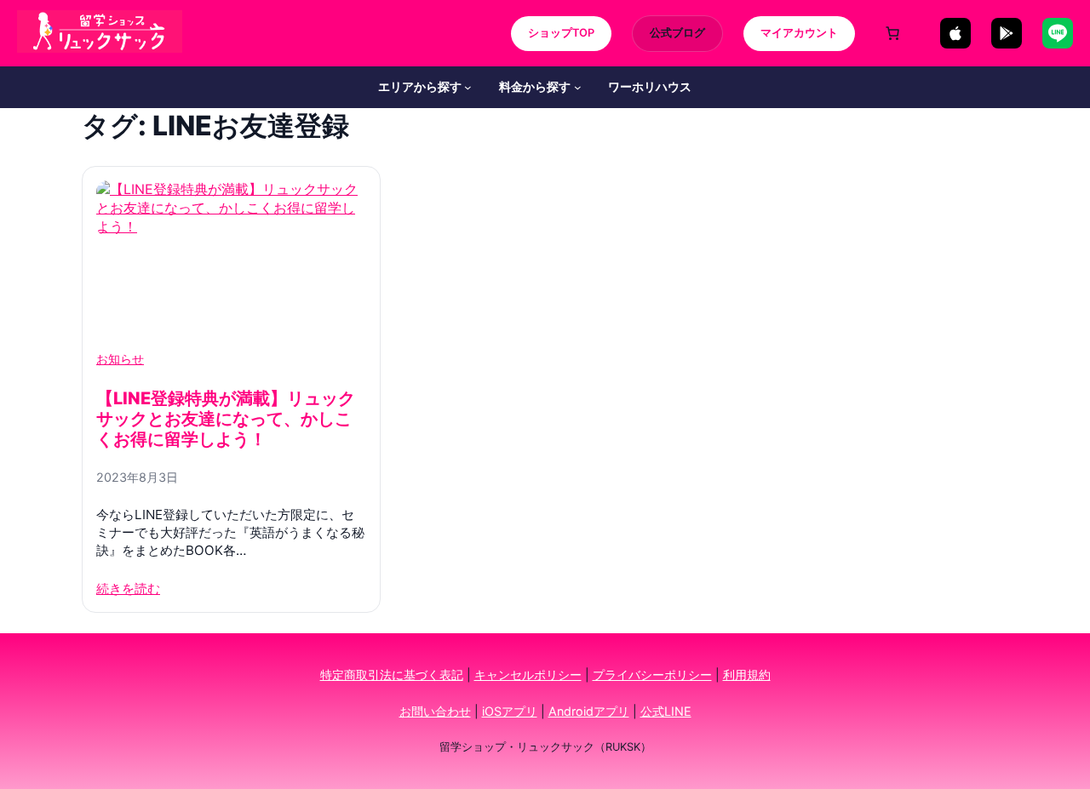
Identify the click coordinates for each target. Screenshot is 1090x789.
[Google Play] (1006, 33)
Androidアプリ (588, 711)
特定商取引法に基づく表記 (391, 674)
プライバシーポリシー (652, 674)
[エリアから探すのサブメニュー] (468, 87)
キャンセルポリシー (528, 674)
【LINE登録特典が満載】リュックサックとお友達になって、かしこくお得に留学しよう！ (225, 418)
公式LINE (665, 711)
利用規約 (747, 674)
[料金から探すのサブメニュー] (578, 87)
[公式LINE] (1057, 33)
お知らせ (120, 359)
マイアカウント (799, 32)
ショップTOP (561, 32)
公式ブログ (677, 32)
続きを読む (128, 588)
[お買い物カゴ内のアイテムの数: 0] (892, 33)
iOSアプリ (509, 711)
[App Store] (955, 33)
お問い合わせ (435, 711)
